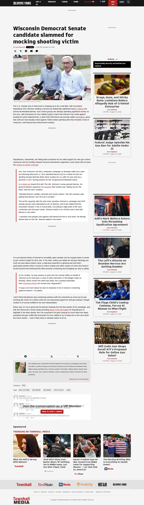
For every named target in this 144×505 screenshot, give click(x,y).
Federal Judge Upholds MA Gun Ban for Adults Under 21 (112, 145)
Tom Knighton (112, 152)
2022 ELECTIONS (24, 390)
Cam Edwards (20, 47)
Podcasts (58, 492)
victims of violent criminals (27, 165)
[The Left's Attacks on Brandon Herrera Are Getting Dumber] (112, 248)
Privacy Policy (89, 492)
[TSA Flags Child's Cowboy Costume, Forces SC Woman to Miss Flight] (112, 290)
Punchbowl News (29, 283)
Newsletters (66, 492)
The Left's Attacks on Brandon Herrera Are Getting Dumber (112, 263)
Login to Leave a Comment (52, 412)
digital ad (26, 184)
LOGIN (122, 2)
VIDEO (68, 390)
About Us (37, 492)
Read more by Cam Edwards (79, 379)
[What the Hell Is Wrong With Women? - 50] (27, 445)
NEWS (23, 385)
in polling (79, 109)
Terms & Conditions (77, 492)
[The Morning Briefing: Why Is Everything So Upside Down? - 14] (117, 445)
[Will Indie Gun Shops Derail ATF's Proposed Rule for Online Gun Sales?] (112, 333)
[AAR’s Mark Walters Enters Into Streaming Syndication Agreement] (112, 206)
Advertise (44, 492)
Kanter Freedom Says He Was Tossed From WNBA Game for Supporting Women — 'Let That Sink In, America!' (85, 464)
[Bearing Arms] (22, 3)
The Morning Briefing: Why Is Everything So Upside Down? (116, 462)
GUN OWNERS (47, 390)
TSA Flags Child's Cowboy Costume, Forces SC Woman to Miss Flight (112, 305)
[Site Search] (128, 2)
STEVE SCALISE (59, 390)
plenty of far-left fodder (59, 310)
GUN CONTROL (36, 390)
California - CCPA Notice (103, 492)
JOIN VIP (112, 3)
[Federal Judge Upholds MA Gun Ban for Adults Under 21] (112, 130)
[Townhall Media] (21, 500)
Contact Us (51, 492)
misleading (80, 117)
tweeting (47, 187)
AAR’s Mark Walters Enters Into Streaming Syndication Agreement (112, 221)
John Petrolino (112, 228)
